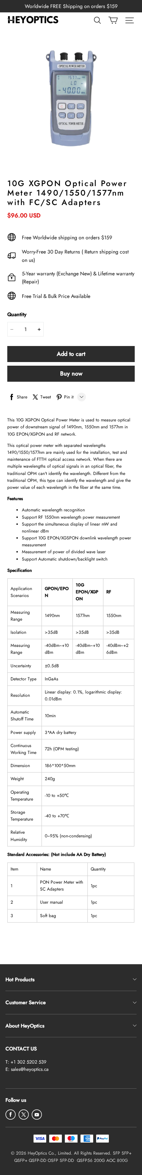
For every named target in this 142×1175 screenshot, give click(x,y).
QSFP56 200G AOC (96, 1160)
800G (122, 1160)
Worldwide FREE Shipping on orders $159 (71, 6)
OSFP (53, 1160)
